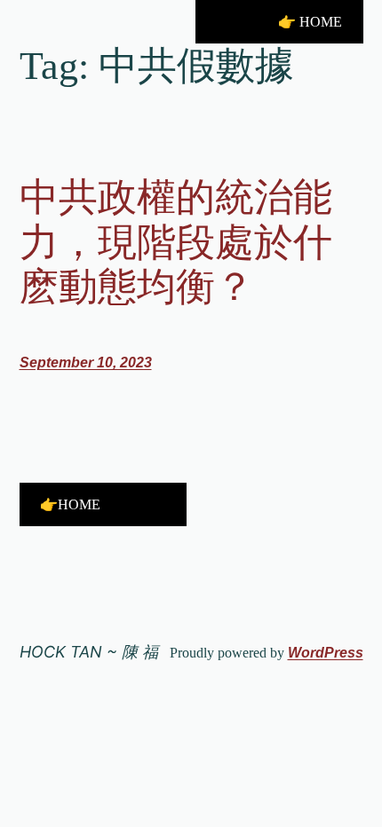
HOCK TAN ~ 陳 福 (89, 651)
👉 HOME (310, 21)
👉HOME (70, 504)
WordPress (325, 652)
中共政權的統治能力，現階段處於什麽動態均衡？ (176, 242)
